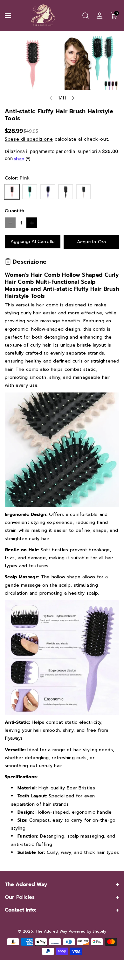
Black (66, 192)
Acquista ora (91, 241)
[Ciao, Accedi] (100, 16)
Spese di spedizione (29, 139)
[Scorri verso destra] (73, 98)
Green (30, 192)
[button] (8, 15)
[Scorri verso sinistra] (51, 98)
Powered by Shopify (87, 931)
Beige (83, 192)
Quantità (14, 211)
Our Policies (20, 897)
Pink (12, 192)
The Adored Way (51, 931)
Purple (48, 192)
